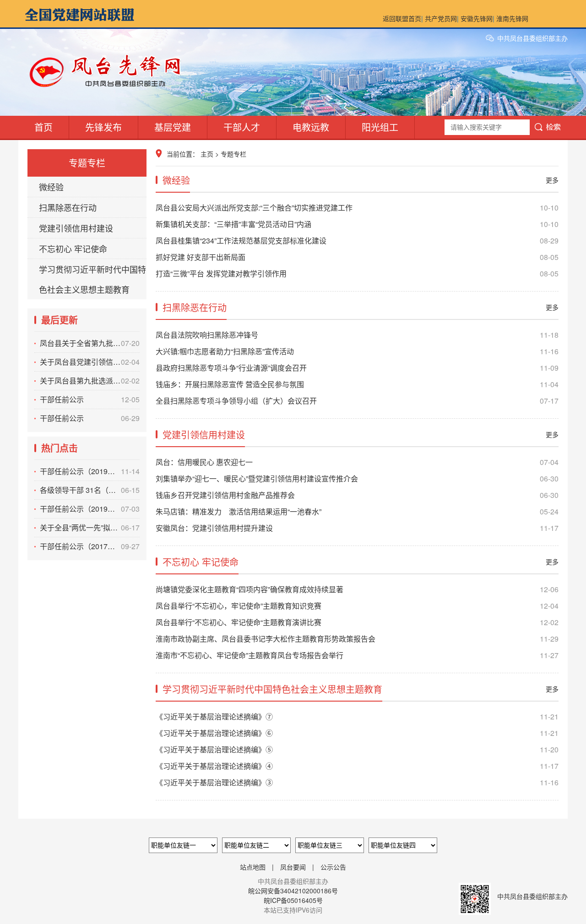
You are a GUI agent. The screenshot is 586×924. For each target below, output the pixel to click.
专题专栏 (233, 153)
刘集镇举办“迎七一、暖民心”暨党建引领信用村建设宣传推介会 (357, 478)
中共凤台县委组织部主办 (532, 38)
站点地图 (253, 866)
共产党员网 (441, 18)
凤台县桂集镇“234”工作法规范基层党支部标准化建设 (357, 240)
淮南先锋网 (512, 18)
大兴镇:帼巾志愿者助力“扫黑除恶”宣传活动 (357, 351)
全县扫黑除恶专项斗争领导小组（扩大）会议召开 (357, 400)
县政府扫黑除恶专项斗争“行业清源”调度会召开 (357, 367)
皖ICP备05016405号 (293, 900)
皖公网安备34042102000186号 (293, 890)
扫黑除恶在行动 (68, 207)
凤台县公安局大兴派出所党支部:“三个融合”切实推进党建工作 (357, 207)
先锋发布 (103, 127)
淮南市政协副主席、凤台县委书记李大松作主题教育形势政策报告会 (357, 638)
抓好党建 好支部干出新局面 (357, 257)
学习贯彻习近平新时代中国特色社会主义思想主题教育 (92, 279)
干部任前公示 (90, 399)
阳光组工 (380, 127)
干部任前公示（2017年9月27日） (90, 546)
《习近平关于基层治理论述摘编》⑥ (357, 733)
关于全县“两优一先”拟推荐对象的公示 (90, 527)
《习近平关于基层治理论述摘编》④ (357, 766)
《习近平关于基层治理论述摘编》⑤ (357, 749)
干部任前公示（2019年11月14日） (90, 471)
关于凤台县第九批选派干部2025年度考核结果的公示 (90, 380)
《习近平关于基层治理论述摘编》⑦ (357, 716)
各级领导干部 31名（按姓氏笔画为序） (90, 490)
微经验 (51, 187)
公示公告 (333, 866)
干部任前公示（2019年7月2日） (90, 508)
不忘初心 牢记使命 (73, 248)
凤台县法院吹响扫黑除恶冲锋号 (357, 335)
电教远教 (311, 127)
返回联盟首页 (402, 18)
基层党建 (172, 127)
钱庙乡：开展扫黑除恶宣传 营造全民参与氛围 (357, 384)
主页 (207, 153)
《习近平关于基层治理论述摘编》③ (357, 782)
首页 (43, 127)
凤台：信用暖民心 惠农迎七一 (357, 462)
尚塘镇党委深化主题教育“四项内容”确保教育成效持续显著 (357, 589)
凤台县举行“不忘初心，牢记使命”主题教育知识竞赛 (357, 605)
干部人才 (241, 127)
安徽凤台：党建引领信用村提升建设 (357, 528)
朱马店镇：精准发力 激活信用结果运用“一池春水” (357, 511)
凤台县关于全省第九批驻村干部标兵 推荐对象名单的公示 (90, 343)
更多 (552, 179)
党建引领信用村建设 (76, 228)
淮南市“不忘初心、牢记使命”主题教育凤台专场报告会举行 (357, 655)
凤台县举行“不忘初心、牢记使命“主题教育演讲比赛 (357, 622)
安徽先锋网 (477, 18)
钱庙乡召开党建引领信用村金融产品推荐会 (357, 495)
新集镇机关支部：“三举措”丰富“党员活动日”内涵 (357, 224)
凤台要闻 (293, 866)
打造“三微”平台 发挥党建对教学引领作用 (357, 273)
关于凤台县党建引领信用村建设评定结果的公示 (90, 362)
